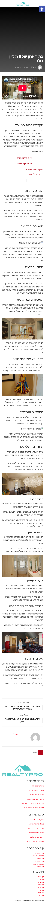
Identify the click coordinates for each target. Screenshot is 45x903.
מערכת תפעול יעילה (36, 790)
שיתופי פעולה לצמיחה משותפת (32, 803)
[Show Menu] (41, 3)
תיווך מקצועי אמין (37, 786)
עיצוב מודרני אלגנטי (37, 837)
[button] (42, 9)
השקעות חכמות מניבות (35, 841)
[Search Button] (4, 3)
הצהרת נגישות (38, 855)
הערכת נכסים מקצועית (35, 799)
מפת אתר (40, 858)
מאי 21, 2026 (27, 160)
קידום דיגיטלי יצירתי (35, 174)
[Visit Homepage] (22, 3)
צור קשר (41, 884)
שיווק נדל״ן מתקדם (24, 158)
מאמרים (41, 882)
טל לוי (32, 67)
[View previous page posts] (25, 180)
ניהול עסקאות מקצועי (23, 163)
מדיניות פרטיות (38, 853)
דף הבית (41, 876)
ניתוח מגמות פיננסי (37, 794)
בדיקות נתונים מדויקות (34, 169)
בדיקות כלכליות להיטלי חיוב (34, 807)
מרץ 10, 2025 (20, 67)
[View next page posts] (20, 180)
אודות (42, 879)
